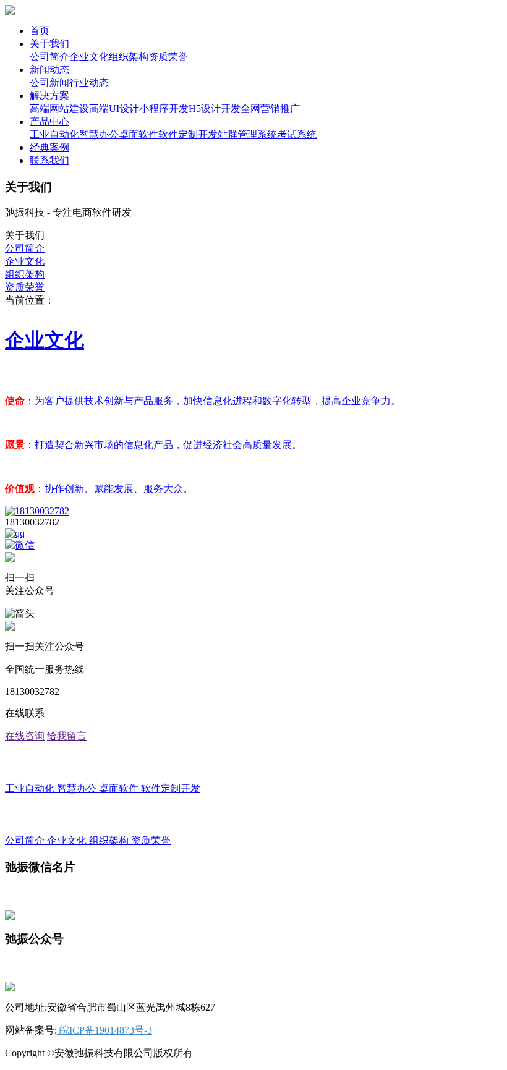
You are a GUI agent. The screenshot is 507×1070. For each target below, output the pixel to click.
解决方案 (49, 95)
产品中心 (49, 121)
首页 (39, 30)
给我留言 (67, 736)
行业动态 (89, 82)
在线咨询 (25, 736)
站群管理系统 (247, 134)
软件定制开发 (188, 134)
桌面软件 (138, 134)
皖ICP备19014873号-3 (104, 1030)
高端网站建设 (59, 108)
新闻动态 (49, 69)
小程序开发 (164, 108)
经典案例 (49, 147)
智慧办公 (99, 134)
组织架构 (128, 56)
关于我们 (49, 43)
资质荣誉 (168, 56)
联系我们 (49, 160)
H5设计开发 (215, 108)
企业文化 (89, 56)
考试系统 (297, 134)
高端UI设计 (114, 108)
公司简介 (49, 56)
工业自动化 (54, 134)
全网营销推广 (270, 108)
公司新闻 (49, 82)
